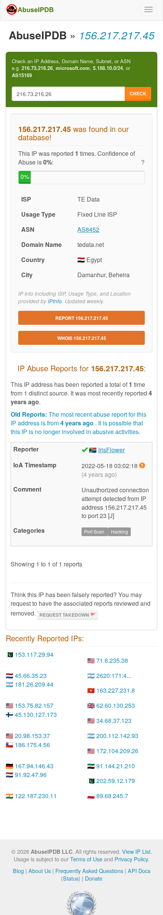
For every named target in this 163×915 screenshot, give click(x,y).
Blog (18, 871)
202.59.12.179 (115, 780)
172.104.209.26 (117, 750)
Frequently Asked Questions (89, 871)
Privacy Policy (131, 859)
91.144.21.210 (115, 765)
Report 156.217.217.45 (81, 318)
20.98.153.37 (32, 735)
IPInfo (55, 301)
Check (138, 93)
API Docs (139, 871)
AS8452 (88, 229)
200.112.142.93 (117, 735)
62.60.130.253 (115, 705)
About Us (39, 871)
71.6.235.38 (112, 660)
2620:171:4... (113, 675)
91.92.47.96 (31, 774)
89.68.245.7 (112, 795)
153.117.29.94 (34, 654)
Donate (93, 878)
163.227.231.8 (115, 690)
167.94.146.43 (34, 765)
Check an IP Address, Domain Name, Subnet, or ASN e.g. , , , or (71, 68)
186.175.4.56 (32, 744)
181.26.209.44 (34, 684)
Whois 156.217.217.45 (81, 338)
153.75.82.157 (34, 705)
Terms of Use (86, 859)
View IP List (136, 851)
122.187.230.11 (36, 795)
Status (70, 878)
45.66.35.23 (31, 675)
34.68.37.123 (114, 720)
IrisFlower (111, 449)
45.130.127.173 (36, 714)
